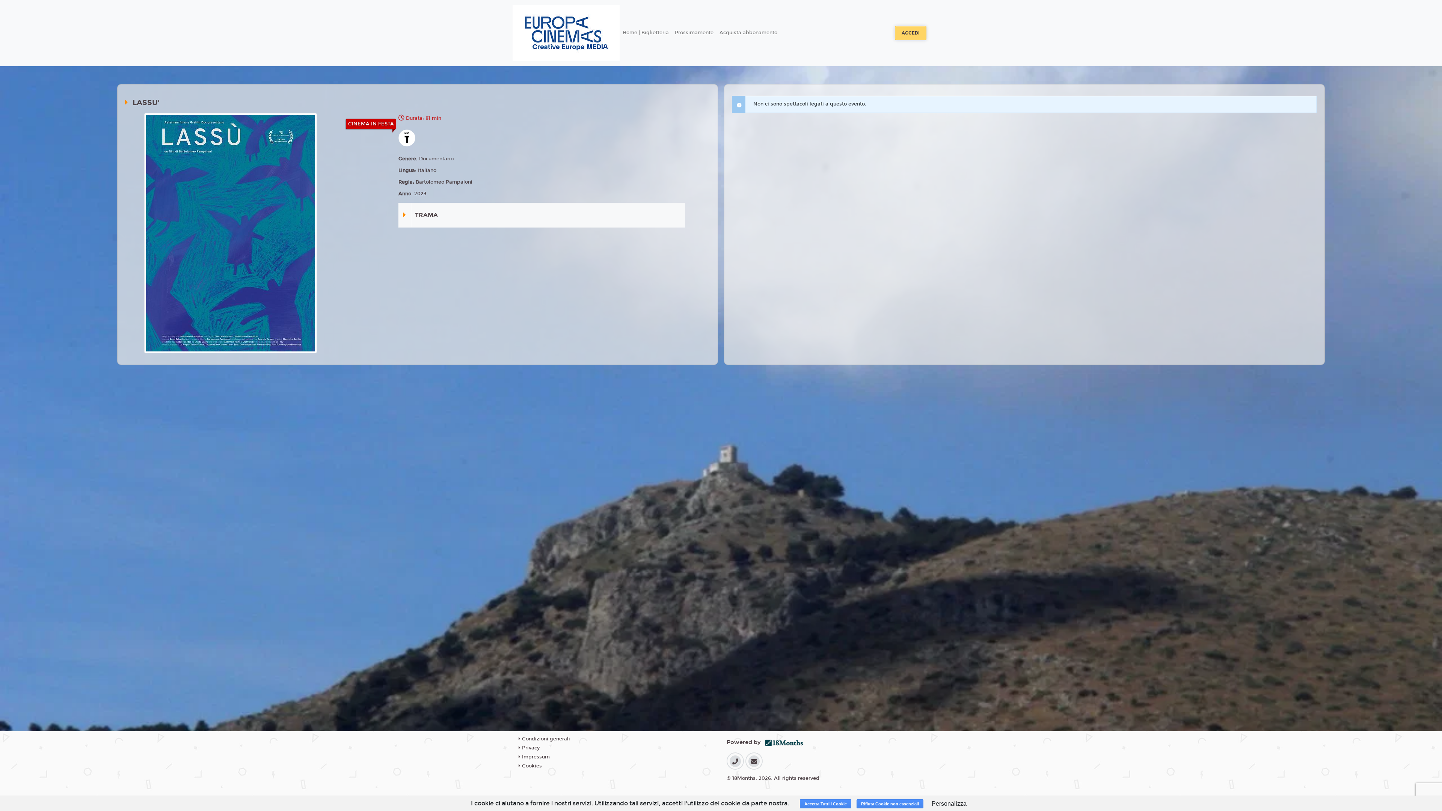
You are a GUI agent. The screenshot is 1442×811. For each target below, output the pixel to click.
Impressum (535, 757)
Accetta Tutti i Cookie (825, 804)
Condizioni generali (545, 739)
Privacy (530, 748)
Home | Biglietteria (646, 33)
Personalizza (949, 803)
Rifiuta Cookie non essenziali (890, 804)
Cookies (531, 766)
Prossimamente (694, 33)
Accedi (911, 33)
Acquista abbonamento (748, 33)
